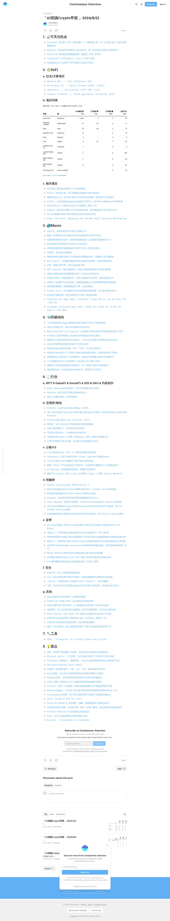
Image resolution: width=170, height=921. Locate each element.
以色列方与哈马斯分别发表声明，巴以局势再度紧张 (71, 622)
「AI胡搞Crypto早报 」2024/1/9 (59, 820)
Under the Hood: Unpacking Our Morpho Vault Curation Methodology (87, 218)
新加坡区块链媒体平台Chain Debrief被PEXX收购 (71, 493)
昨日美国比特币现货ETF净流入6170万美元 (67, 243)
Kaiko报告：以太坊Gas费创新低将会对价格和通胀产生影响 (75, 673)
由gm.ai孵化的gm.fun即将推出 (62, 396)
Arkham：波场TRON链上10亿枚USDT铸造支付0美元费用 (73, 335)
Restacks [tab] (58, 785)
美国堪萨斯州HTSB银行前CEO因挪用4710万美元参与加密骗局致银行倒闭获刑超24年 (86, 536)
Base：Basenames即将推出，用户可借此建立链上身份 (73, 388)
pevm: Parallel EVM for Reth (64, 698)
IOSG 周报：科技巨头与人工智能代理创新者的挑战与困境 (74, 681)
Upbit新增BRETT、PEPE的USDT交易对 (66, 428)
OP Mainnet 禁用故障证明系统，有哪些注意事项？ (71, 469)
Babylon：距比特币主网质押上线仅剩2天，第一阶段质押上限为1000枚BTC (82, 50)
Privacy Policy (102, 880)
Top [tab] (45, 814)
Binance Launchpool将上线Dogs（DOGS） (68, 407)
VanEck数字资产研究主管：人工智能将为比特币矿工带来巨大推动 (78, 605)
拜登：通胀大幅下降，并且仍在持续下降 (66, 265)
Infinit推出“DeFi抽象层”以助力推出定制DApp (70, 460)
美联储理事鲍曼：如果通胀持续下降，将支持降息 (70, 286)
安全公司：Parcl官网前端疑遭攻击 (63, 572)
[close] (107, 845)
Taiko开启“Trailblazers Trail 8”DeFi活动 (70, 58)
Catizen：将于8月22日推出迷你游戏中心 (67, 392)
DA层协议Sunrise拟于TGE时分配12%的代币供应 (70, 62)
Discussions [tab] (60, 814)
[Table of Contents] (2, 460)
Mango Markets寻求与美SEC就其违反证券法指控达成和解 (75, 552)
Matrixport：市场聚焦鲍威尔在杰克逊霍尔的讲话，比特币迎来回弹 (79, 261)
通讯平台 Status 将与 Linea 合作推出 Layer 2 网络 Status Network (84, 473)
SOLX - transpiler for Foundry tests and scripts (77, 639)
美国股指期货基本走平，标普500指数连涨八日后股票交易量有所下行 (79, 239)
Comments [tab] (48, 785)
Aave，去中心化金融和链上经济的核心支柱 (67, 715)
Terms (90, 904)
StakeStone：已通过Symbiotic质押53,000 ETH (72, 205)
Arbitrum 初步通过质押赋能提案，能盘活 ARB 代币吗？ (74, 54)
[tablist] (53, 785)
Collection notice (100, 904)
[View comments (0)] (50, 30)
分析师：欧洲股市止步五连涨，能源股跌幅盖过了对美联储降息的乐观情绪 (81, 282)
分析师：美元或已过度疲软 (59, 252)
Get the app (96, 910)
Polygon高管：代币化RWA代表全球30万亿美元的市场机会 (74, 677)
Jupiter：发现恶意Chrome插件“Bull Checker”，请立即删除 (77, 581)
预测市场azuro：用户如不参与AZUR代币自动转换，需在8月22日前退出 (80, 197)
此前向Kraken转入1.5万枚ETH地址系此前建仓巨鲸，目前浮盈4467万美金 (82, 352)
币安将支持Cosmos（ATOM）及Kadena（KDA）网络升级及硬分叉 (78, 436)
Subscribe (151, 4)
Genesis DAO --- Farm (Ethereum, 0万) (69, 81)
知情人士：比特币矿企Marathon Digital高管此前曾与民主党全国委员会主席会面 (86, 541)
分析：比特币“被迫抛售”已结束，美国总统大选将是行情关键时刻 (77, 652)
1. (43, 824)
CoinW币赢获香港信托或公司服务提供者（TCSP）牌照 (72, 561)
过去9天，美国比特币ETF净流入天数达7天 (67, 231)
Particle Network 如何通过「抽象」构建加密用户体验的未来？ (78, 703)
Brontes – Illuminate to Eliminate (68, 720)
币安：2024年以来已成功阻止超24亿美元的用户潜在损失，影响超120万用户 (83, 585)
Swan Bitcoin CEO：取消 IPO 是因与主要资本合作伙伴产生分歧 (79, 613)
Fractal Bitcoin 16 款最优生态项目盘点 (68, 711)
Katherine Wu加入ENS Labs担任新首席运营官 (70, 601)
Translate (48, 13)
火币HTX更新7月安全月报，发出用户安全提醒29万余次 (72, 441)
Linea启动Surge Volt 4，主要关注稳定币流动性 (71, 452)
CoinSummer (52, 23)
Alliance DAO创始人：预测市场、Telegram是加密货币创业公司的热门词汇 (83, 660)
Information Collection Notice (84, 880)
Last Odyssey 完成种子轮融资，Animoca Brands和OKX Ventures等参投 (84, 501)
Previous (52, 769)
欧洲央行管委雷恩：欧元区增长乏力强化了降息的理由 (72, 294)
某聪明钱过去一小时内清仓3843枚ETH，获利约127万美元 (74, 369)
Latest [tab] (51, 814)
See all (47, 868)
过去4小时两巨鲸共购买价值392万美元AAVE (67, 344)
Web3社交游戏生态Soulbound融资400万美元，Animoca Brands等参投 (81, 489)
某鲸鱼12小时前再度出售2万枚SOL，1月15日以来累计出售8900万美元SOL (82, 339)
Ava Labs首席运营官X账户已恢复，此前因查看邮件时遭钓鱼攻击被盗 (80, 577)
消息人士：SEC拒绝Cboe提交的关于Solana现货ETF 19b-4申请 (78, 532)
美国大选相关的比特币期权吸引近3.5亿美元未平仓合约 (73, 273)
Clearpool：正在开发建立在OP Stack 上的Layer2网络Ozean (78, 456)
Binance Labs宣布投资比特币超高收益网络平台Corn (73, 497)
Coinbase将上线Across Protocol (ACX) (68, 419)
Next (120, 769)
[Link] (40, 36)
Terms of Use (96, 878)
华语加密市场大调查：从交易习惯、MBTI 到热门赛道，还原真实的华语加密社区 (84, 707)
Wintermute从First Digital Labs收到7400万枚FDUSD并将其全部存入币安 (85, 331)
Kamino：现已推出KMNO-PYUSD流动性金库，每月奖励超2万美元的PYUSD (82, 209)
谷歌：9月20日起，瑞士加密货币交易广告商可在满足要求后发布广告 (79, 626)
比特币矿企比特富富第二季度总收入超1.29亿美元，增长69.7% (77, 618)
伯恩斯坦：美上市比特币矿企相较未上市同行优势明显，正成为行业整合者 (81, 609)
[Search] (136, 4)
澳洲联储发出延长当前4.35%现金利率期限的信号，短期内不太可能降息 (80, 256)
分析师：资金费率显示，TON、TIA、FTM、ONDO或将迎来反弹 (76, 669)
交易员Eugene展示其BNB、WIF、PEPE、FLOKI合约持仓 (74, 348)
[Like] (45, 30)
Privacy (83, 904)
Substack (73, 916)
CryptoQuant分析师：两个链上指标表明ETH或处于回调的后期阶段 (79, 694)
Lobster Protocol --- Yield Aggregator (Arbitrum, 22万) (81, 94)
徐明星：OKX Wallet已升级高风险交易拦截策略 (70, 424)
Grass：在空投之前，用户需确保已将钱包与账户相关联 (73, 192)
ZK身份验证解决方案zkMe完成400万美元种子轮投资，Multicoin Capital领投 (85, 513)
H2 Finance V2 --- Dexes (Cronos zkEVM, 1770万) (76, 85)
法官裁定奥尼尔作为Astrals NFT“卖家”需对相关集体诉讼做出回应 (79, 557)
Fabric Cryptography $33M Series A (68, 484)
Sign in (163, 4)
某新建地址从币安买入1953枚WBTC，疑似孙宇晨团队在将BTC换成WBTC (80, 356)
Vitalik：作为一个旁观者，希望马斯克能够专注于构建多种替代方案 (79, 686)
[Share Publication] (141, 4)
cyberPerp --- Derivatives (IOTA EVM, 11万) (73, 89)
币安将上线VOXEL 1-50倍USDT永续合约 (66, 432)
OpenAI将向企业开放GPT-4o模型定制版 (66, 596)
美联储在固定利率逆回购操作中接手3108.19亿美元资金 (73, 248)
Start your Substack (79, 910)
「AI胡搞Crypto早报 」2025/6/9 (59, 836)
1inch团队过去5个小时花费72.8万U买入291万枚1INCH (73, 361)
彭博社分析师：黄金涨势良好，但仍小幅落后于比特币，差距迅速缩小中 (80, 277)
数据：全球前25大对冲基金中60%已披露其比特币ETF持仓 (74, 235)
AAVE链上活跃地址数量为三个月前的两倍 (66, 188)
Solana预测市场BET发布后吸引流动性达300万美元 (71, 214)
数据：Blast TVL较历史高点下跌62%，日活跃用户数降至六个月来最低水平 (83, 465)
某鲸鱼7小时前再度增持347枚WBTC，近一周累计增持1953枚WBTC (78, 365)
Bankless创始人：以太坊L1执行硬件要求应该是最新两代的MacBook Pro (82, 690)
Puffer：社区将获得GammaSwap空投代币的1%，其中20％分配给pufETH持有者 (85, 201)
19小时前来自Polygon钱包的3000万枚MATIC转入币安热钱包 (76, 322)
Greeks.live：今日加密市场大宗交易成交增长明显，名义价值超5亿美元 (81, 290)
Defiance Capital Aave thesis (64, 664)
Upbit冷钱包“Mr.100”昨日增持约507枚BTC (68, 327)
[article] (85, 825)
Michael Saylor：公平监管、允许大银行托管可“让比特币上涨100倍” (81, 656)
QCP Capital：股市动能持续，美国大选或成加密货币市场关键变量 (79, 269)
